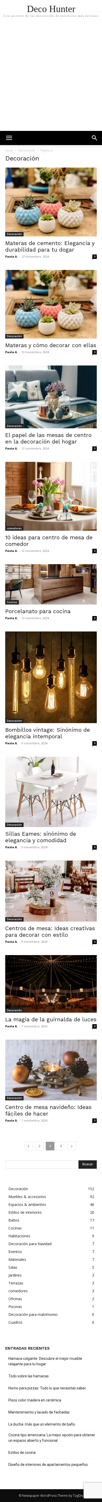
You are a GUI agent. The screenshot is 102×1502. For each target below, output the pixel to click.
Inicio (9, 150)
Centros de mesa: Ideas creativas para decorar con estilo (50, 931)
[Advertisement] (51, 77)
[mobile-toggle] (9, 138)
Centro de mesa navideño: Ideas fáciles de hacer (48, 1110)
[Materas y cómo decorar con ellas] (51, 304)
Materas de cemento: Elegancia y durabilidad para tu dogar (49, 246)
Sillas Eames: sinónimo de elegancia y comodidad (40, 837)
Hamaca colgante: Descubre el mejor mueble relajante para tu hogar (45, 1361)
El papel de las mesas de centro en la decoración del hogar (48, 438)
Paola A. (11, 256)
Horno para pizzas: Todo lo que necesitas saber (47, 1388)
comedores (14, 528)
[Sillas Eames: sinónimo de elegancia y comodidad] (51, 792)
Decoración (26, 150)
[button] (94, 138)
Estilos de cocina (22, 1452)
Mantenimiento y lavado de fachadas (39, 1412)
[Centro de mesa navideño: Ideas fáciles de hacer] (51, 1070)
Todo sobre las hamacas (28, 1376)
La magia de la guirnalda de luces (51, 1019)
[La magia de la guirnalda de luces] (51, 983)
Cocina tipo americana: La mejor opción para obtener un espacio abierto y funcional (51, 1438)
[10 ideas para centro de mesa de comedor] (51, 496)
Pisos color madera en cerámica (34, 1400)
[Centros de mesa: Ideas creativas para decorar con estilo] (51, 891)
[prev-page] (28, 1146)
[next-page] (71, 1146)
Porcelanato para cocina (38, 611)
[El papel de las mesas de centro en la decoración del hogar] (51, 396)
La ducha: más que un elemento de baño (41, 1424)
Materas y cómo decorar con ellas (50, 345)
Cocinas (12, 602)
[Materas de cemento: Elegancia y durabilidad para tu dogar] (51, 202)
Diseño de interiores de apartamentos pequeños (48, 1464)
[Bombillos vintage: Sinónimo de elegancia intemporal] (51, 677)
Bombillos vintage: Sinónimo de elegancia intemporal (47, 733)
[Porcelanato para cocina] (51, 584)
